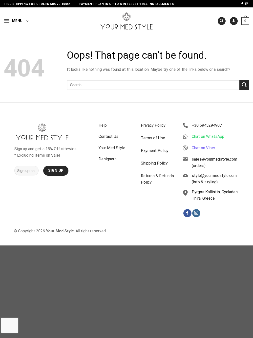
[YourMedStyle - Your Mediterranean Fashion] (126, 21)
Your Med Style (112, 147)
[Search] (222, 21)
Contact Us (108, 136)
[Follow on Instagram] (246, 4)
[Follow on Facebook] (242, 4)
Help (103, 125)
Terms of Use (153, 138)
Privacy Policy (153, 125)
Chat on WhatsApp (208, 136)
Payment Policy (155, 150)
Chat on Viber (203, 147)
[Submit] (244, 85)
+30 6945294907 (207, 125)
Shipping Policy (154, 163)
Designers (108, 159)
